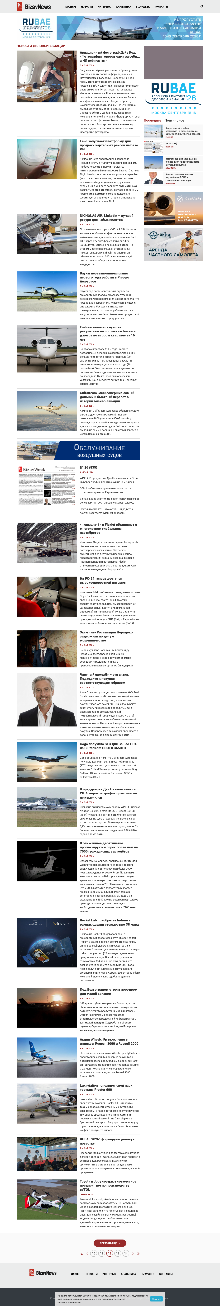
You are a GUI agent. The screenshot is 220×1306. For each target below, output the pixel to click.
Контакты (161, 6)
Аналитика (123, 6)
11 (101, 1253)
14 (125, 1253)
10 (93, 1253)
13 (117, 1253)
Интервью (104, 6)
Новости (87, 6)
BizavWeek (143, 6)
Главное (70, 6)
